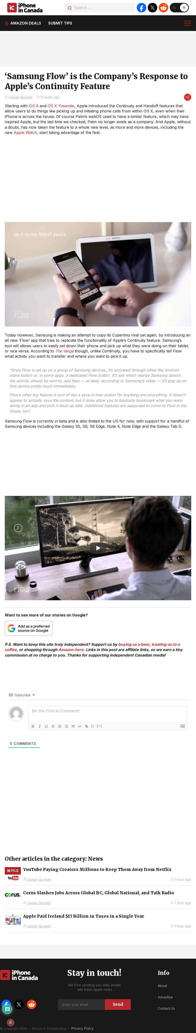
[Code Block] (79, 726)
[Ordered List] (59, 726)
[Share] (187, 97)
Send (118, 1004)
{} (92, 726)
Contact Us (166, 1008)
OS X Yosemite (61, 105)
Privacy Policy (82, 1028)
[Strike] (53, 726)
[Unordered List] (66, 726)
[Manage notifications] (10, 1022)
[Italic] (39, 726)
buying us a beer (133, 644)
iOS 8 (33, 105)
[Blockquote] (73, 726)
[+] (99, 726)
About (162, 986)
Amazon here (71, 649)
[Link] (86, 726)
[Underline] (46, 726)
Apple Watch (25, 132)
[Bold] (33, 726)
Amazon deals (25, 23)
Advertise (165, 997)
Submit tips (60, 23)
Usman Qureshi (21, 97)
